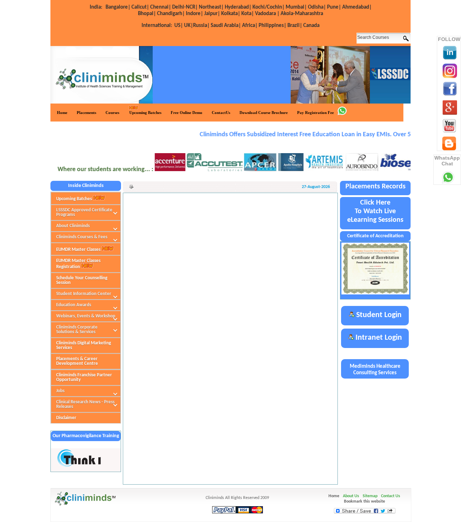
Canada (311, 25)
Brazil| (294, 25)
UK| (188, 25)
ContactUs (221, 112)
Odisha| (317, 7)
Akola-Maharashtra (302, 14)
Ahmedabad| (357, 7)
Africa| (250, 25)
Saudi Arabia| (226, 25)
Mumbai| (296, 7)
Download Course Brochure (264, 112)
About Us (351, 496)
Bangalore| (118, 7)
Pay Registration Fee (315, 112)
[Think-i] (79, 466)
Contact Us (390, 496)
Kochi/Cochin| (268, 7)
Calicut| (140, 7)
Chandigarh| (171, 14)
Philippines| (272, 25)
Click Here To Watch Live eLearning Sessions (375, 211)
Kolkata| (230, 14)
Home (62, 112)
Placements (86, 112)
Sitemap (370, 496)
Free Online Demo (186, 112)
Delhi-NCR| (185, 7)
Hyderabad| (238, 7)
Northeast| (211, 7)
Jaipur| (212, 14)
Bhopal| (147, 14)
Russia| (201, 25)
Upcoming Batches (145, 112)
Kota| (247, 14)
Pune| (334, 7)
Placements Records (375, 186)
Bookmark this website (364, 501)
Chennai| (160, 7)
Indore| (194, 14)
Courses (112, 112)
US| (162, 25)
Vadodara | (267, 14)
